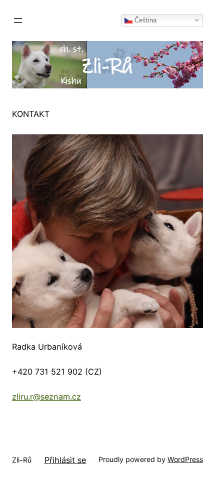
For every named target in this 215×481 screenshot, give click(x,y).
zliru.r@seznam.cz (46, 397)
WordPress (185, 459)
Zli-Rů (22, 460)
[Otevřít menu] (18, 20)
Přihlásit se (65, 460)
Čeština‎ (144, 19)
